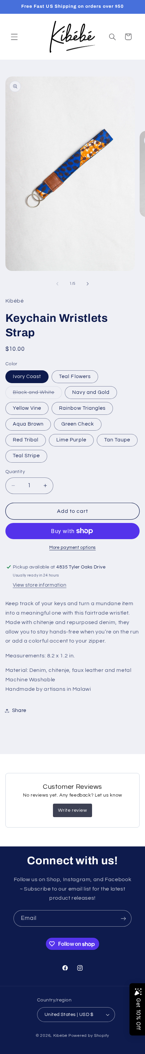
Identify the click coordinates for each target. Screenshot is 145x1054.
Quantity (15, 471)
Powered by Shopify (88, 1035)
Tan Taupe (117, 439)
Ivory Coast (27, 376)
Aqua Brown (28, 424)
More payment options (72, 548)
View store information (39, 585)
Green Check (77, 424)
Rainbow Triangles (82, 408)
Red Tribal (26, 439)
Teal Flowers (75, 376)
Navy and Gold (91, 392)
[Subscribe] (123, 918)
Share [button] (19, 710)
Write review (72, 810)
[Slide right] (87, 283)
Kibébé (60, 1035)
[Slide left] (57, 283)
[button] (14, 36)
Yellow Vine (27, 408)
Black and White (37, 394)
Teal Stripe (26, 455)
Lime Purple (71, 439)
